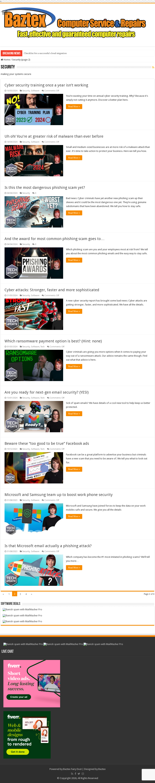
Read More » (74, 106)
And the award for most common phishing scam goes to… (55, 238)
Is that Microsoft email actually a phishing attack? (48, 546)
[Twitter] (79, 773)
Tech (42, 346)
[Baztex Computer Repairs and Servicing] (77, 22)
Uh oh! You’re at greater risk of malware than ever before (54, 136)
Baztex (102, 769)
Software (35, 90)
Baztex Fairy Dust (72, 769)
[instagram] (82, 773)
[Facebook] (75, 773)
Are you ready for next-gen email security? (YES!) (47, 392)
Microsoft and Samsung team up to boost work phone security (59, 494)
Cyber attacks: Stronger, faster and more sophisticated (52, 290)
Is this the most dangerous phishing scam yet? (45, 187)
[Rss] (72, 773)
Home (6, 59)
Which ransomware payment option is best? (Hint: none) (53, 341)
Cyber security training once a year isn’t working (46, 85)
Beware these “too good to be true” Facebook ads (47, 443)
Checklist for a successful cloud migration (45, 53)
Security (26, 90)
